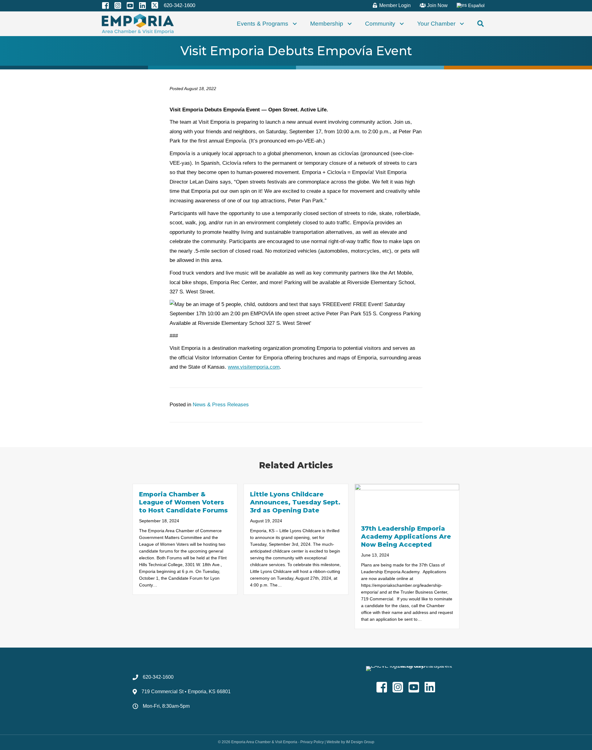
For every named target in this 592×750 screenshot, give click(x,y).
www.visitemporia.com (254, 367)
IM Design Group (360, 742)
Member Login (394, 5)
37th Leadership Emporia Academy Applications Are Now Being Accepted (406, 536)
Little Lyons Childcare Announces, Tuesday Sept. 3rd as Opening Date (295, 502)
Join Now (437, 5)
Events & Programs (262, 23)
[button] (294, 24)
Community (380, 23)
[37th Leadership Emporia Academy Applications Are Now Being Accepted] (407, 501)
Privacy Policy (312, 742)
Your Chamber (436, 23)
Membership (326, 23)
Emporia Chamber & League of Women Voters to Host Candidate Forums (183, 502)
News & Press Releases (221, 405)
